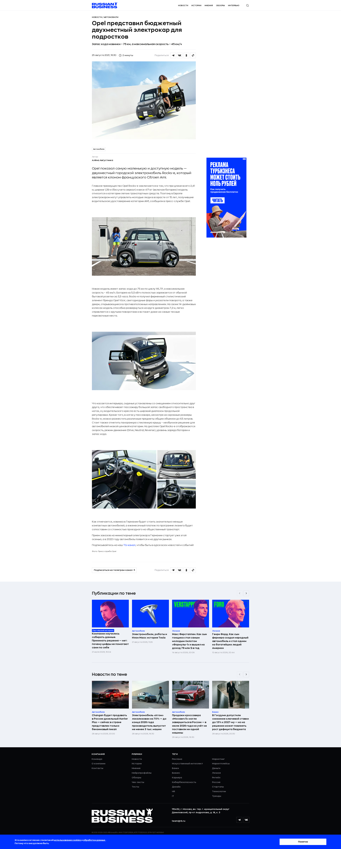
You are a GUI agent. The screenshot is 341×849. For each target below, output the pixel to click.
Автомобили (111, 17)
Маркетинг (218, 759)
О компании (98, 764)
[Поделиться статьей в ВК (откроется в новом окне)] (179, 55)
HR (173, 791)
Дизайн (176, 787)
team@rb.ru (178, 821)
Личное (216, 773)
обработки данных (94, 840)
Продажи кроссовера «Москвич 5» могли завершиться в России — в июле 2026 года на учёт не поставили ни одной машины (189, 724)
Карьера (177, 778)
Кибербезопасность (184, 782)
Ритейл (216, 778)
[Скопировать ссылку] (193, 55)
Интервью (233, 5)
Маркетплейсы (221, 764)
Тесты (135, 787)
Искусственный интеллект (187, 764)
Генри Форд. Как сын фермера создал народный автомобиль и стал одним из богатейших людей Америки (230, 641)
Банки (175, 768)
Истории (196, 5)
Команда (97, 759)
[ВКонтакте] (246, 820)
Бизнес (176, 773)
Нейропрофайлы (141, 773)
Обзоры (220, 5)
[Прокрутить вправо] (246, 593)
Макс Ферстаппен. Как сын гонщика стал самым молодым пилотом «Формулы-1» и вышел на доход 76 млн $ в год (189, 641)
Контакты (97, 768)
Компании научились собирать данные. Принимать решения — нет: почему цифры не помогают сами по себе (110, 640)
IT (173, 796)
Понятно (303, 842)
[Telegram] (239, 820)
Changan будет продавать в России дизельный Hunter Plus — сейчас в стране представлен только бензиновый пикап (110, 722)
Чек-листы (138, 782)
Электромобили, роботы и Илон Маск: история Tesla (149, 636)
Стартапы (218, 787)
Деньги (216, 768)
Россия (216, 782)
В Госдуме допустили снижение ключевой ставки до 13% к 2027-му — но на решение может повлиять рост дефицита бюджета (230, 722)
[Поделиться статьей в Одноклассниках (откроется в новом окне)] (186, 55)
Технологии (219, 791)
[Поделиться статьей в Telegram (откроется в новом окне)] (173, 55)
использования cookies (67, 840)
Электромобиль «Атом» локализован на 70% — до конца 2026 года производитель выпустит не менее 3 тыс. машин (149, 722)
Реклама (177, 759)
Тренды (216, 796)
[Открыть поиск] (247, 5)
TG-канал (129, 545)
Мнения (209, 5)
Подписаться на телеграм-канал (113, 570)
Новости (183, 5)
